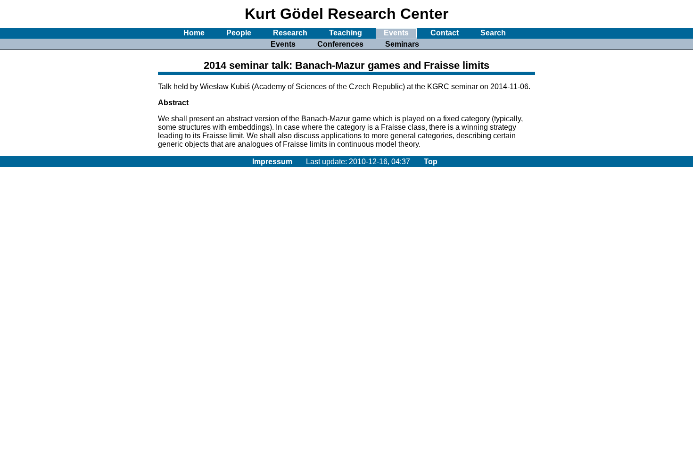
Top (430, 162)
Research (290, 33)
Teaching (345, 33)
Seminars (402, 44)
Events (396, 33)
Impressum (272, 162)
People (238, 33)
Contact (444, 33)
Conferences (340, 44)
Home (194, 33)
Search (493, 33)
